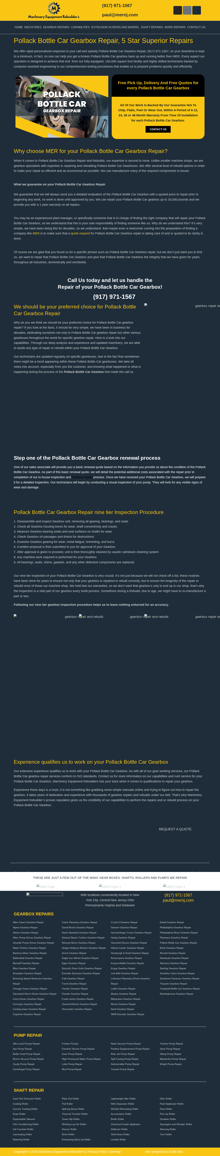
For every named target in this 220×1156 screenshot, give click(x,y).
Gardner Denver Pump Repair (78, 1048)
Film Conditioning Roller (26, 1124)
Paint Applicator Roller (172, 1103)
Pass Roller (166, 1109)
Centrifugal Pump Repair (26, 1069)
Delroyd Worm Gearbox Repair (79, 942)
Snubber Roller (168, 1119)
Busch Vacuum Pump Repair (28, 1059)
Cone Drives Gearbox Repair (28, 999)
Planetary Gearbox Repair (174, 937)
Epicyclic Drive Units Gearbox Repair (82, 968)
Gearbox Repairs (56, 27)
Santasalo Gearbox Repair (174, 958)
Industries (32, 27)
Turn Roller (166, 1134)
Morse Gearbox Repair (123, 1004)
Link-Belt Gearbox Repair (124, 973)
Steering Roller (168, 1129)
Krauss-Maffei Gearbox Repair (127, 963)
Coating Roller (20, 1103)
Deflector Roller (119, 1129)
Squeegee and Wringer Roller (176, 1124)
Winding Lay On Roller (74, 1124)
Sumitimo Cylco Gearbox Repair (177, 973)
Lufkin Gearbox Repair (123, 988)
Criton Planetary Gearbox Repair (79, 922)
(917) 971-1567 (117, 5)
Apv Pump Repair (22, 1048)
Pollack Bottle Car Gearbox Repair (178, 942)
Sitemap (115, 1151)
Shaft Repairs (152, 27)
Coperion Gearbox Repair (27, 1014)
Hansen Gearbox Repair (124, 927)
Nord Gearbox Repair (122, 1009)
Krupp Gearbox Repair (123, 968)
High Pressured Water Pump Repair (81, 1059)
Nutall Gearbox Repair (172, 922)
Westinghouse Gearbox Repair (176, 993)
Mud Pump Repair (72, 1069)
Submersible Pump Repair (125, 1064)
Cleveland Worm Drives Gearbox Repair (35, 993)
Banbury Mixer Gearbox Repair (30, 953)
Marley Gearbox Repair (123, 993)
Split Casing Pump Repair (125, 1059)
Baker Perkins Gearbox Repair (29, 948)
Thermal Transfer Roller (75, 1114)
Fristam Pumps (70, 1043)
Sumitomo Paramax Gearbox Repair (179, 978)
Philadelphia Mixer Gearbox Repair (179, 932)
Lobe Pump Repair (72, 1064)
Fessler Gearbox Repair (75, 988)
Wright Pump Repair (171, 1064)
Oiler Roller (166, 1098)
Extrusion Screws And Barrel (115, 27)
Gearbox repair (82, 477)
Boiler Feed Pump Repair (26, 1054)
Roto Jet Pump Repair (123, 1054)
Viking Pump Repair (170, 1054)
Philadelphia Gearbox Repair (175, 927)
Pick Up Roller (167, 1114)
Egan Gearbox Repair (74, 963)
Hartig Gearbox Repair (123, 937)
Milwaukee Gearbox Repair (125, 999)
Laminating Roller (22, 1134)
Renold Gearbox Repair (173, 953)
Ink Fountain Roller (23, 1129)
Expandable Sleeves (24, 1119)
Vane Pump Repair (170, 1048)
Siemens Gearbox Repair (173, 963)
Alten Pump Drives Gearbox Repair (32, 937)
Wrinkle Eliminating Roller (125, 1109)
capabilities (21, 343)
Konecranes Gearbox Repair (126, 958)
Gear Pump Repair (72, 1054)
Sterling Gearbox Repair (173, 968)
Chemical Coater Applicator (125, 1124)
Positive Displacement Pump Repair (130, 1048)
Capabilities (80, 27)
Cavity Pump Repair (24, 1064)
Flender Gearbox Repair (75, 993)
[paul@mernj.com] (97, 15)
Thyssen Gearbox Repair (173, 983)
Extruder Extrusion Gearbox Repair (81, 973)
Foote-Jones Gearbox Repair (78, 999)
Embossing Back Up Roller (76, 1139)
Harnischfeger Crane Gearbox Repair (131, 932)
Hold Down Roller (120, 1134)
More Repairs (175, 27)
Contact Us (196, 27)
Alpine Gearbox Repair (25, 927)
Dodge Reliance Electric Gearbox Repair (84, 948)
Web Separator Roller (122, 1103)
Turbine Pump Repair (171, 1043)
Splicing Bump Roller (73, 1109)
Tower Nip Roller (71, 1119)
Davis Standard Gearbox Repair (79, 932)
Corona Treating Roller (25, 1109)
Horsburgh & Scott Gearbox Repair (130, 953)
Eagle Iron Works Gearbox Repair (80, 958)
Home (19, 27)
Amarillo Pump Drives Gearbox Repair (33, 942)
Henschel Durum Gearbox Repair (129, 942)
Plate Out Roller (70, 1098)
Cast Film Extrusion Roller (27, 1098)
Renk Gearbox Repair (172, 948)
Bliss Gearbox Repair (24, 968)
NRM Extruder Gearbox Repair (127, 1014)
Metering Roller (21, 1139)
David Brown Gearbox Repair (78, 927)
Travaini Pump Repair (122, 1069)
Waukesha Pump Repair (173, 1059)
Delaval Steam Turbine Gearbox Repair (83, 937)
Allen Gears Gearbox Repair (28, 922)
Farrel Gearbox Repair (74, 983)
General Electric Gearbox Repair (79, 1004)
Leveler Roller (118, 1139)
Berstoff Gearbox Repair (26, 963)
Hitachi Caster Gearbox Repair (127, 948)
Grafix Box (176, 1151)
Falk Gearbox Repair (73, 978)
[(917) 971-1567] (97, 6)
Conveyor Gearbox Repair (27, 1004)
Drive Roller (68, 1134)
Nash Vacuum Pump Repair (126, 1043)
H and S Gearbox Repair (124, 922)
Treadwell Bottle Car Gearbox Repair (180, 988)
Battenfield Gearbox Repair (27, 958)
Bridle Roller (117, 1119)
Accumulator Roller (121, 1114)
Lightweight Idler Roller (123, 1098)
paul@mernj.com (120, 14)
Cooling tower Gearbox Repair (29, 1009)
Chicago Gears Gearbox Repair (30, 988)
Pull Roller (67, 1103)
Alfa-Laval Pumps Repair (26, 1043)
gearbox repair (84, 338)
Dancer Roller (69, 1129)
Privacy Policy (97, 1151)
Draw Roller (19, 1114)
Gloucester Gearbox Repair (77, 1009)
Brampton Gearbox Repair (27, 973)
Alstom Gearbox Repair (25, 932)
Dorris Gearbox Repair (74, 953)
